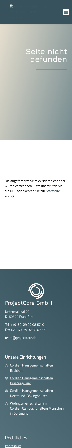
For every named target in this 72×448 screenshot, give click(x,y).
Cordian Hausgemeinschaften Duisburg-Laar (31, 380)
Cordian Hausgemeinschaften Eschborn (31, 368)
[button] (66, 12)
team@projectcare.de (20, 337)
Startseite (53, 190)
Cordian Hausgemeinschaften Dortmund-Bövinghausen (31, 393)
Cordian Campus (22, 408)
